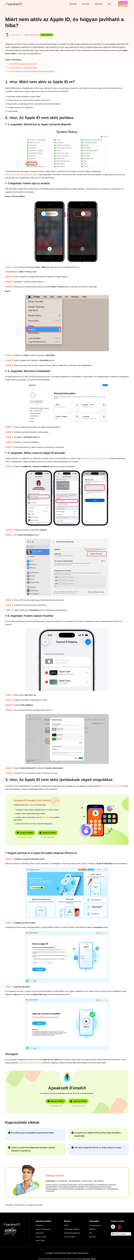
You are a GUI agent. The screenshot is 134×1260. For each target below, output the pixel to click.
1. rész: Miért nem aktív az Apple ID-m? (22, 64)
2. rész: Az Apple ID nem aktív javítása (22, 68)
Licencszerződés (69, 1237)
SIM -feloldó (45, 817)
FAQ (90, 1233)
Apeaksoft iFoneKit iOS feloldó (111, 786)
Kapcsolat (92, 1237)
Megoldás (73, 4)
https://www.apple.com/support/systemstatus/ (21, 174)
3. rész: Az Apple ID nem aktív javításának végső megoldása (31, 71)
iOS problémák (46, 35)
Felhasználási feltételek (71, 1229)
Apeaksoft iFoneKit (67, 1088)
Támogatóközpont (95, 1225)
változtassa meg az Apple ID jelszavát (95, 458)
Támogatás (98, 4)
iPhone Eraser (40, 1240)
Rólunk (66, 1225)
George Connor (16, 35)
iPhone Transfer (41, 1237)
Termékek (85, 4)
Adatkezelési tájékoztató (72, 1233)
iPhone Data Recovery (43, 1229)
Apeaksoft (9, 1205)
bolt (109, 4)
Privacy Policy (86, 1259)
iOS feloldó (39, 1225)
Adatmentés (40, 1233)
